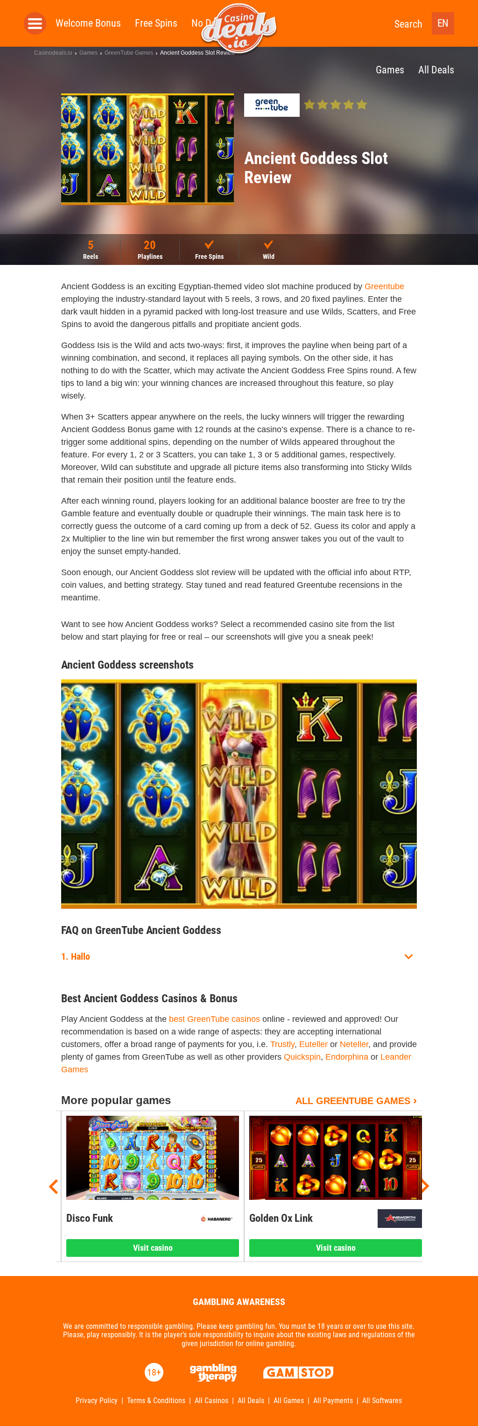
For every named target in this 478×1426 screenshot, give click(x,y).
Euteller (313, 1044)
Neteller (354, 1044)
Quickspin (302, 1057)
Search (408, 24)
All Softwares (382, 1401)
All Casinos (211, 1401)
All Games (289, 1401)
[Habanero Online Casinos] (217, 1218)
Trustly (282, 1044)
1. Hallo (75, 956)
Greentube (384, 286)
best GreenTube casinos (214, 1019)
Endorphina (346, 1057)
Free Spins (156, 23)
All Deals (251, 1401)
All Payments (333, 1401)
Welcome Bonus (88, 23)
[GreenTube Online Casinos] (272, 105)
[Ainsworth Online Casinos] (400, 1218)
